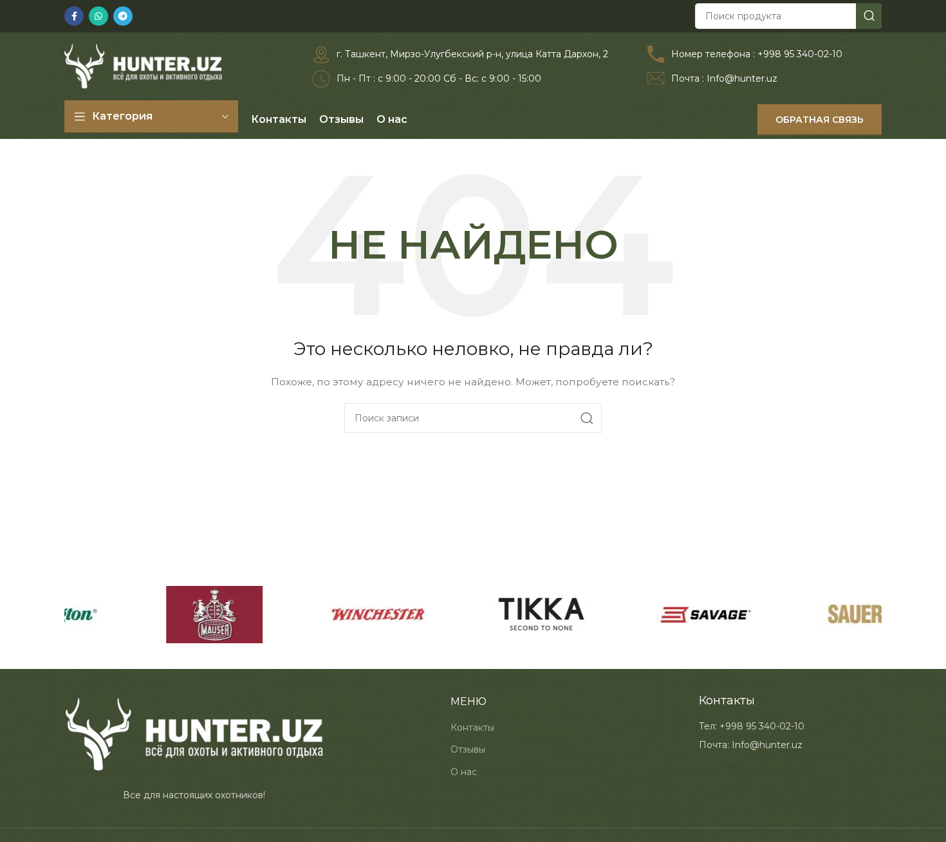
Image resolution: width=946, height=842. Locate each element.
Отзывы (467, 749)
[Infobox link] (460, 55)
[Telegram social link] (123, 16)
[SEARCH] (869, 16)
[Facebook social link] (74, 16)
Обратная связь (819, 119)
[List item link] (751, 726)
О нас (463, 772)
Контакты (472, 727)
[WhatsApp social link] (98, 16)
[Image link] (194, 734)
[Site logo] (143, 65)
